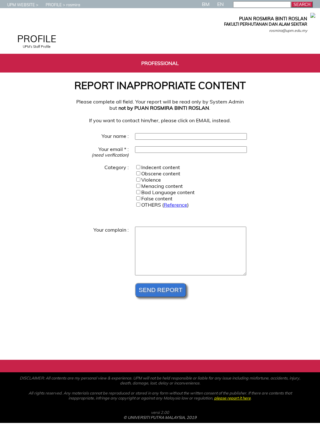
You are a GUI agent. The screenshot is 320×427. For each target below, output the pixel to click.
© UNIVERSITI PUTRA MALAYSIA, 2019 (160, 417)
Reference (175, 205)
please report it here (232, 397)
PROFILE (54, 4)
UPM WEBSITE (21, 4)
